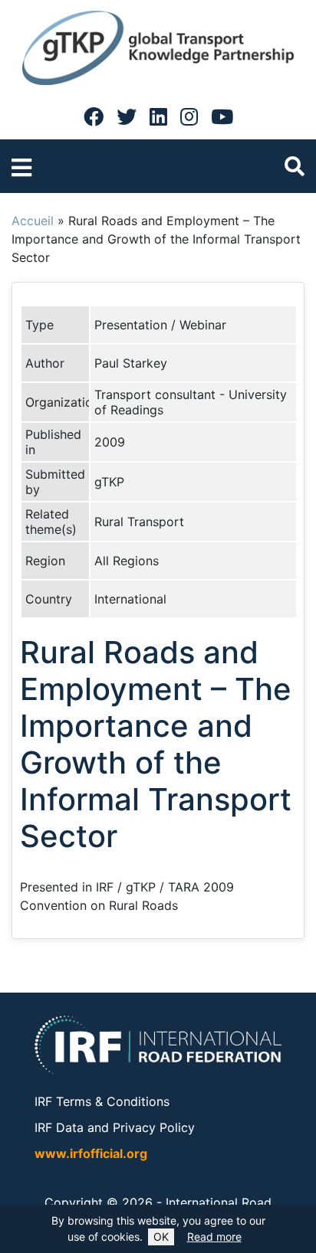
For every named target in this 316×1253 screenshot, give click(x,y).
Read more (214, 1236)
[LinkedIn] (158, 116)
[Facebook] (94, 116)
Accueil (33, 220)
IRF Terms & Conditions (102, 1101)
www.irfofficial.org (91, 1153)
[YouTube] (222, 116)
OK (161, 1236)
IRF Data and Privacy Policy (115, 1127)
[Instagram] (189, 116)
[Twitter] (127, 116)
